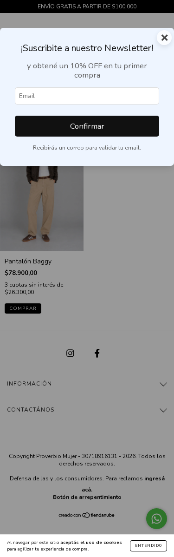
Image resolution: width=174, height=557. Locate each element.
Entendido (148, 545)
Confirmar (87, 126)
